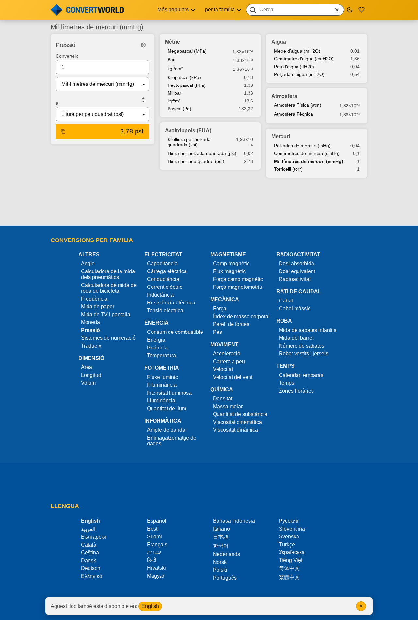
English (150, 606)
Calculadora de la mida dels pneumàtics (108, 274)
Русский (288, 521)
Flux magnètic (229, 271)
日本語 (221, 537)
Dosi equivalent (297, 271)
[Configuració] (143, 45)
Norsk (220, 562)
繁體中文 (289, 577)
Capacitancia (162, 263)
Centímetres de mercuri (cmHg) (307, 153)
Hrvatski (156, 568)
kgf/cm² (175, 68)
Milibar (174, 93)
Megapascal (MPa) (187, 51)
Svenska (289, 536)
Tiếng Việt (290, 560)
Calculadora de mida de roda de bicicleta (109, 288)
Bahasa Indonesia (234, 521)
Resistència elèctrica (171, 302)
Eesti (153, 529)
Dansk (88, 560)
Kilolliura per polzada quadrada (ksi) (189, 142)
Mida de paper (97, 306)
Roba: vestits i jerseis (303, 353)
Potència (157, 347)
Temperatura (161, 355)
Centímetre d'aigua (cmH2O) (304, 58)
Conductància (163, 279)
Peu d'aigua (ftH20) (294, 66)
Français (157, 544)
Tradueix (91, 346)
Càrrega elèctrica (167, 271)
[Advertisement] (209, 202)
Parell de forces (231, 324)
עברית (154, 552)
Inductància (160, 295)
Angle (88, 263)
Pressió (90, 330)
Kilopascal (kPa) (184, 77)
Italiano (221, 529)
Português (225, 578)
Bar (171, 59)
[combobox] (295, 10)
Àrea (86, 367)
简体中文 (289, 568)
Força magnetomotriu (237, 287)
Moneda (90, 322)
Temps (286, 383)
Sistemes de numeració (108, 338)
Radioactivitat (295, 279)
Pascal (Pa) (179, 108)
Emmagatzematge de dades (171, 440)
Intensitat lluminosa (169, 392)
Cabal (286, 300)
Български (93, 537)
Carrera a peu (229, 361)
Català (88, 545)
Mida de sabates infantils (307, 330)
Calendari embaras (301, 375)
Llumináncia (161, 400)
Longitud (91, 375)
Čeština (90, 552)
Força (219, 308)
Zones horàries (296, 391)
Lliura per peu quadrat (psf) (196, 161)
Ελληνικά (91, 576)
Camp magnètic (231, 263)
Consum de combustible (175, 332)
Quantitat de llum (166, 408)
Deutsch (90, 568)
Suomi (154, 536)
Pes (217, 332)
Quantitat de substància (240, 414)
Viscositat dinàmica (235, 430)
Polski (220, 570)
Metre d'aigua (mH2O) (297, 51)
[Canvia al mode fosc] (350, 10)
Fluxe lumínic (162, 377)
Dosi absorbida (296, 263)
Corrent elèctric (164, 287)
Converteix (67, 56)
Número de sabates (301, 346)
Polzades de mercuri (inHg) (302, 145)
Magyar (155, 576)
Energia (156, 340)
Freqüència (94, 299)
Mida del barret (296, 338)
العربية (88, 529)
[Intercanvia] (143, 100)
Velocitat (223, 369)
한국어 (221, 546)
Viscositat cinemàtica (237, 422)
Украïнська (292, 552)
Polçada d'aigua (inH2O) (299, 74)
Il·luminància (162, 385)
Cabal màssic (295, 308)
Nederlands (226, 554)
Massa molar (228, 406)
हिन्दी (151, 560)
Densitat (222, 398)
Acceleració (226, 353)
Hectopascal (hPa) (187, 85)
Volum (88, 383)
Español (156, 521)
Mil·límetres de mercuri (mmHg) (308, 161)
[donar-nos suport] (361, 10)
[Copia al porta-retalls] (63, 131)
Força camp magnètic (238, 279)
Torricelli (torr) (288, 169)
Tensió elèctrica (165, 310)
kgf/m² (174, 100)
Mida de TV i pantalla (105, 314)
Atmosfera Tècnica (293, 113)
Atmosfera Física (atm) (297, 105)
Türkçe (287, 544)
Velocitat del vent (232, 377)
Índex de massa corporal (241, 316)
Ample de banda (166, 430)
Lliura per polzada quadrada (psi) (202, 153)
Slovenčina (292, 529)
